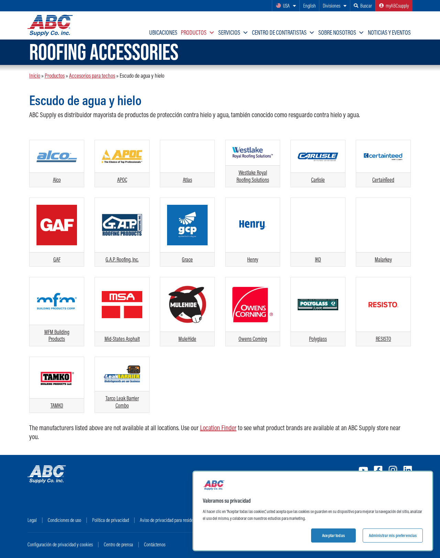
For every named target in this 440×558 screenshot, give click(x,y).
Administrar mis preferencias (393, 535)
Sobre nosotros (337, 32)
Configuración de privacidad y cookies (60, 544)
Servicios (229, 32)
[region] (312, 511)
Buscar (366, 5)
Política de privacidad (110, 520)
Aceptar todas (333, 535)
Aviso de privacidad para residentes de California (181, 520)
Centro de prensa (118, 544)
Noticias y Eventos (389, 32)
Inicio (34, 75)
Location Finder (218, 427)
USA (286, 5)
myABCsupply (397, 5)
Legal (32, 520)
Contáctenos (154, 544)
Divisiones (331, 5)
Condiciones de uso (64, 520)
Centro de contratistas (279, 32)
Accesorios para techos (92, 75)
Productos (194, 32)
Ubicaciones (163, 32)
